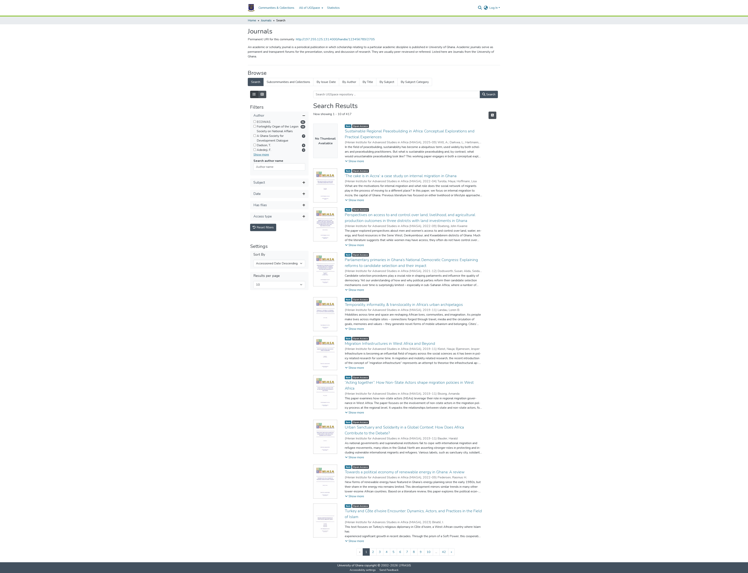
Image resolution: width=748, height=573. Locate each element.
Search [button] (490, 94)
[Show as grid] (262, 94)
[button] (251, 8)
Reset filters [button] (265, 227)
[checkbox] (254, 121)
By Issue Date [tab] (326, 82)
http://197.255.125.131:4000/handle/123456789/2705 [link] (335, 39)
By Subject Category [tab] (415, 82)
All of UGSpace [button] (309, 8)
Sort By (259, 255)
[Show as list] (254, 94)
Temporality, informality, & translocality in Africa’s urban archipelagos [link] (404, 304)
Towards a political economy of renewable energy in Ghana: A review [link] (405, 472)
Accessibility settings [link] (363, 570)
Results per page (266, 276)
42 (444, 552)
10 (428, 552)
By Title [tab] (368, 82)
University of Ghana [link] (350, 565)
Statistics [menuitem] (333, 8)
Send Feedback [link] (389, 570)
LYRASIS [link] (405, 565)
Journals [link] (266, 20)
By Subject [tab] (386, 82)
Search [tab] (255, 82)
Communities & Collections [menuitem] (276, 8)
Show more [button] (261, 154)
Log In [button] (493, 8)
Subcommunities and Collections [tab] (288, 82)
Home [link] (252, 20)
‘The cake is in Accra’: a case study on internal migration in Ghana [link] (401, 176)
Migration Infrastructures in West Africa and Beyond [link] (390, 343)
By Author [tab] (349, 82)
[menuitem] (310, 8)
